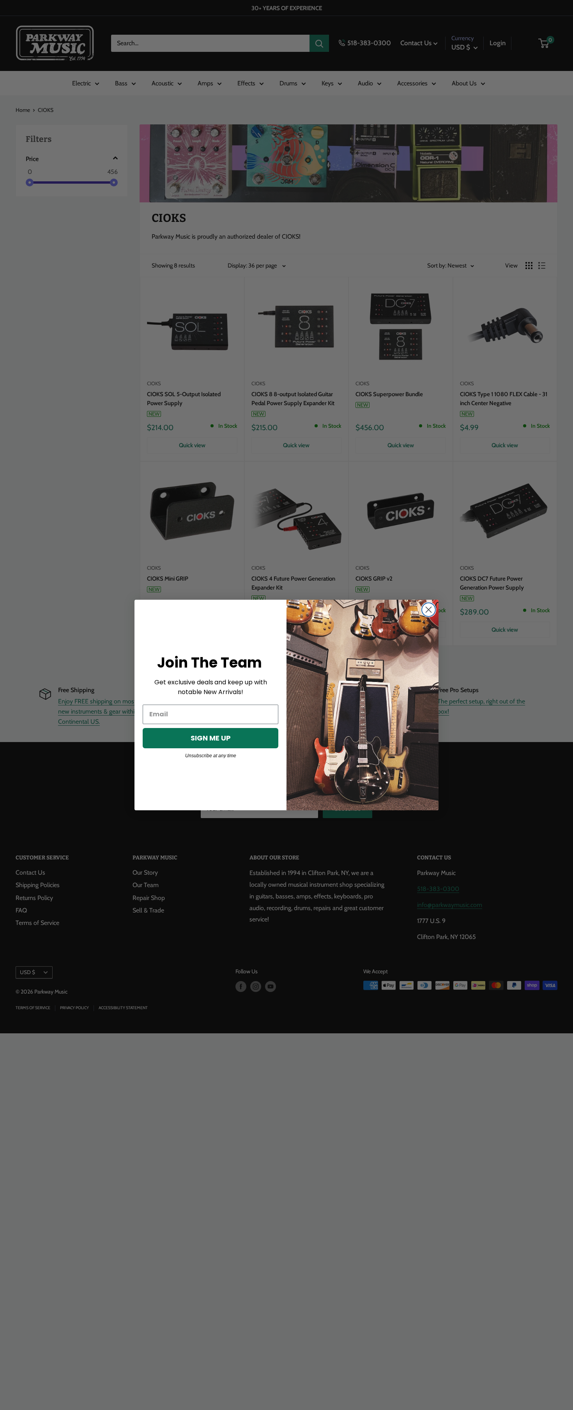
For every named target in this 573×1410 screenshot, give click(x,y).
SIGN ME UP (211, 738)
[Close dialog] (428, 609)
